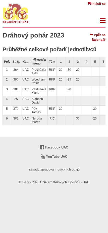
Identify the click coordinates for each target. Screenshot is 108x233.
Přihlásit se (96, 4)
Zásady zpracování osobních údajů (54, 169)
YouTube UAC (56, 156)
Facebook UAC (56, 147)
